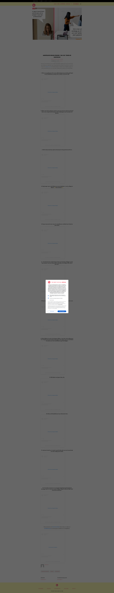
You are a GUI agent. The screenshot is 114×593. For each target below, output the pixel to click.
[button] (57, 300)
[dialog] (57, 296)
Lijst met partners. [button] (60, 304)
